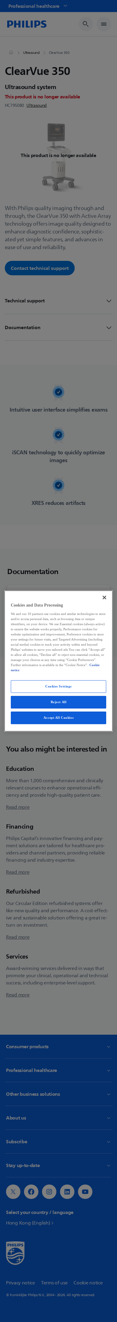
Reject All (59, 702)
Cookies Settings (58, 686)
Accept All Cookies (59, 717)
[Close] (104, 597)
